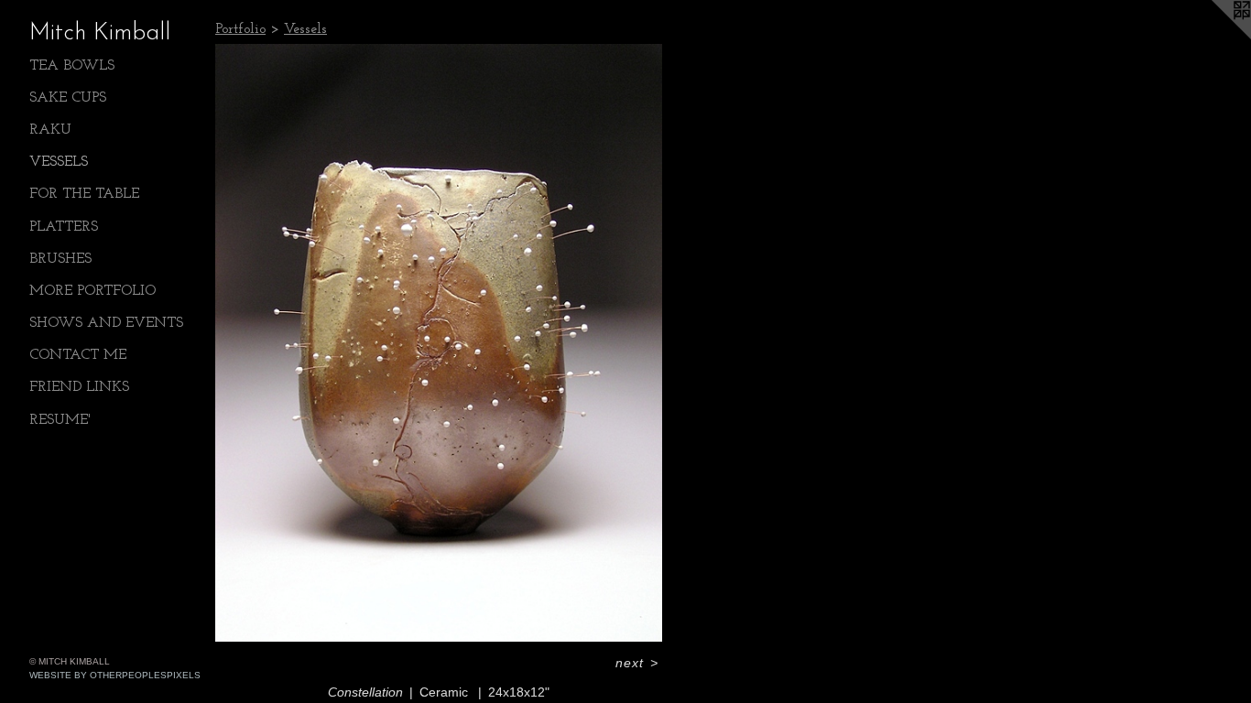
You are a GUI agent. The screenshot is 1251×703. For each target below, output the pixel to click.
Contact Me (77, 355)
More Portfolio (92, 291)
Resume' (60, 420)
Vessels (58, 162)
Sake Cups (67, 98)
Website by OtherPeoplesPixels (115, 675)
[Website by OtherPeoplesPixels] (1214, 36)
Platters (63, 227)
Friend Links (79, 387)
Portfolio (240, 29)
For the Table (84, 194)
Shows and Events (106, 323)
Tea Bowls (71, 66)
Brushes (60, 259)
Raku (50, 130)
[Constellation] (438, 343)
